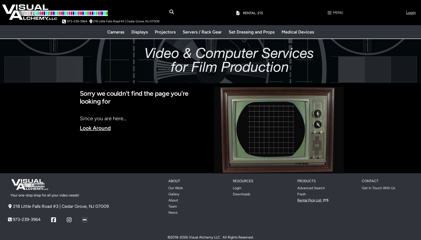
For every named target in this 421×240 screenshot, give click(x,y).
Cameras (115, 32)
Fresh (301, 194)
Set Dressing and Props (252, 32)
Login (237, 188)
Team (172, 206)
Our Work (175, 188)
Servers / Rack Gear (202, 32)
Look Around (95, 128)
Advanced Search (311, 188)
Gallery (173, 194)
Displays (139, 32)
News (172, 212)
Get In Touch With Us (378, 188)
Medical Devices (298, 32)
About (173, 200)
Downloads (241, 194)
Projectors (165, 32)
